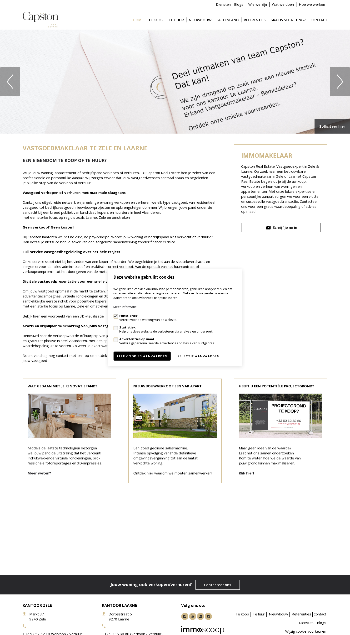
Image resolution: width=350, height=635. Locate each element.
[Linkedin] (200, 616)
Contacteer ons (217, 584)
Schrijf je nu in (284, 227)
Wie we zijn (257, 4)
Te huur (176, 19)
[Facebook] (184, 616)
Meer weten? (39, 473)
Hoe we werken (312, 4)
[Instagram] (208, 616)
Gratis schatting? (287, 19)
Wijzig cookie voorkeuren (305, 631)
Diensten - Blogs (229, 4)
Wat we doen (283, 4)
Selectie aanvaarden (198, 356)
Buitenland (227, 19)
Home (138, 19)
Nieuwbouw (200, 19)
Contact (318, 19)
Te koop (156, 19)
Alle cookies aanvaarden (142, 356)
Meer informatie (125, 307)
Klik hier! (246, 473)
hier (36, 316)
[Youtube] (192, 616)
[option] (175, 82)
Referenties (254, 19)
